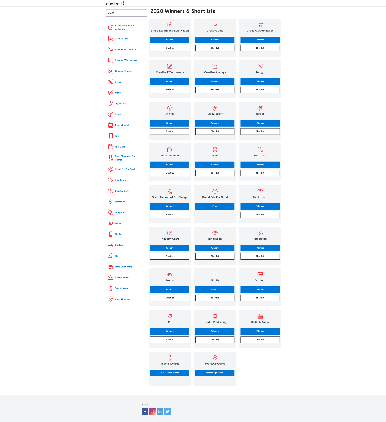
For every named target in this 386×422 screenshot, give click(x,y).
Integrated (120, 212)
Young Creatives (122, 299)
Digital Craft (121, 103)
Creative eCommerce (125, 49)
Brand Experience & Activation (124, 27)
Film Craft (120, 147)
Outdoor (119, 245)
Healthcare (120, 180)
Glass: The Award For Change (125, 158)
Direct (118, 114)
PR (116, 256)
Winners (170, 40)
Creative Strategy (123, 71)
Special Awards (122, 288)
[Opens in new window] (145, 411)
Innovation (120, 201)
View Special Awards (170, 373)
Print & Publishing (123, 266)
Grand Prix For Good (125, 169)
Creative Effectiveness (126, 60)
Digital (118, 92)
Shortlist (170, 48)
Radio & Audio (121, 277)
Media (118, 223)
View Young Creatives (215, 373)
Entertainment (122, 125)
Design (118, 82)
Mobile (118, 234)
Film (117, 136)
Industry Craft (121, 191)
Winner (215, 206)
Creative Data (121, 38)
